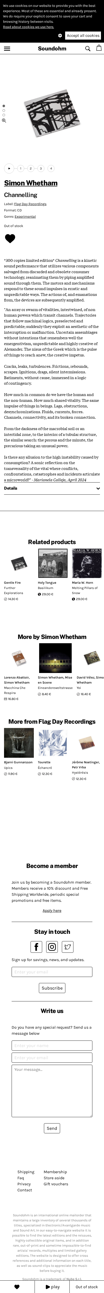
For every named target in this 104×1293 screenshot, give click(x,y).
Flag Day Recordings (30, 204)
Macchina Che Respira (14, 690)
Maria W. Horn (82, 582)
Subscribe (52, 988)
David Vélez (85, 677)
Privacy (24, 1184)
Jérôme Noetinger (85, 762)
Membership (55, 1171)
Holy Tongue (47, 582)
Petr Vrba (79, 767)
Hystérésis (80, 772)
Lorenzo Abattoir (16, 677)
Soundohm (52, 48)
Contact (24, 1190)
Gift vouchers (56, 1184)
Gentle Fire (12, 582)
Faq (20, 1177)
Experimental (25, 216)
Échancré (45, 768)
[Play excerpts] (9, 168)
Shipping (25, 1171)
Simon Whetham (30, 183)
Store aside (54, 1177)
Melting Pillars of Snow (84, 590)
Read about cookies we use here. (28, 27)
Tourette (44, 762)
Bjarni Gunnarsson (18, 762)
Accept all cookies (83, 35)
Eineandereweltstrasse (55, 688)
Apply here (52, 910)
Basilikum (45, 588)
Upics (8, 768)
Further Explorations (13, 590)
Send (52, 1128)
